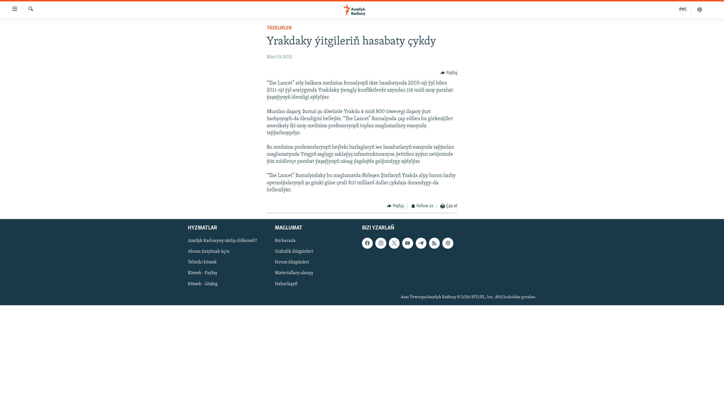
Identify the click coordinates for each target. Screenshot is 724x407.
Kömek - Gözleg (202, 284)
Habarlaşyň (286, 284)
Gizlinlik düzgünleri (294, 251)
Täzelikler (279, 28)
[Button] (448, 73)
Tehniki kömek (202, 262)
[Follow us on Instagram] (380, 243)
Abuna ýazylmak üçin (208, 251)
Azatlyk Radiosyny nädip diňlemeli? (222, 241)
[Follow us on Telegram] (421, 243)
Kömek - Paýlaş (202, 273)
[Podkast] (699, 10)
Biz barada (285, 241)
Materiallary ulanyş (294, 273)
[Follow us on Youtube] (407, 243)
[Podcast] (447, 243)
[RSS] (434, 243)
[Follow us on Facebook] (367, 243)
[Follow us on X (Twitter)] (394, 243)
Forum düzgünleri (292, 262)
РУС (683, 9)
